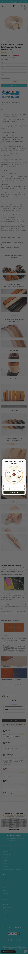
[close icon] (24, 460)
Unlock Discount (14, 492)
